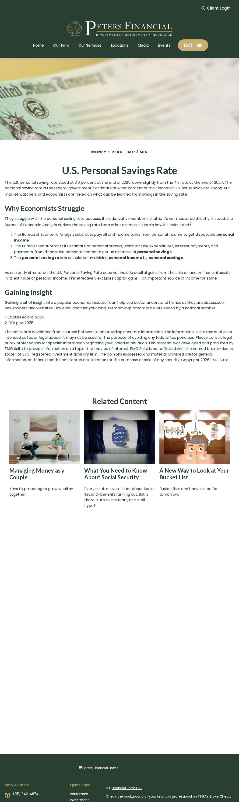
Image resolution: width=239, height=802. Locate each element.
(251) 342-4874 (26, 794)
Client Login (218, 8)
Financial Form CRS (127, 788)
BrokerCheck (220, 796)
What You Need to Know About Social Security (115, 474)
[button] (38, 45)
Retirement (79, 794)
